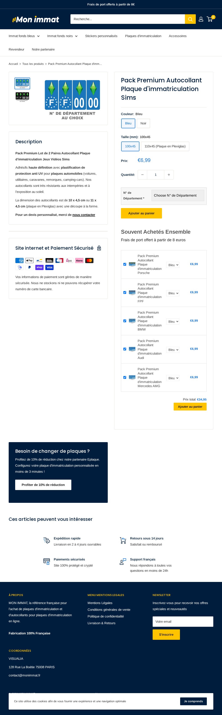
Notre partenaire (43, 49)
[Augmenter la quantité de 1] (168, 174)
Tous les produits (33, 63)
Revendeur (16, 49)
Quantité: (128, 174)
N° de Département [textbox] (133, 195)
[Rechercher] (190, 19)
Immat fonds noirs (60, 36)
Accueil (13, 63)
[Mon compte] (201, 19)
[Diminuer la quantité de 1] (142, 174)
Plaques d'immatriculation (143, 36)
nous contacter (83, 215)
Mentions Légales (100, 603)
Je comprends (193, 701)
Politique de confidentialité (106, 616)
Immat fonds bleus (22, 36)
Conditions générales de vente (109, 609)
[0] (209, 19)
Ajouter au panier (141, 213)
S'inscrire (166, 634)
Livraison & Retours (102, 623)
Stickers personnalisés (101, 36)
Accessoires (178, 36)
